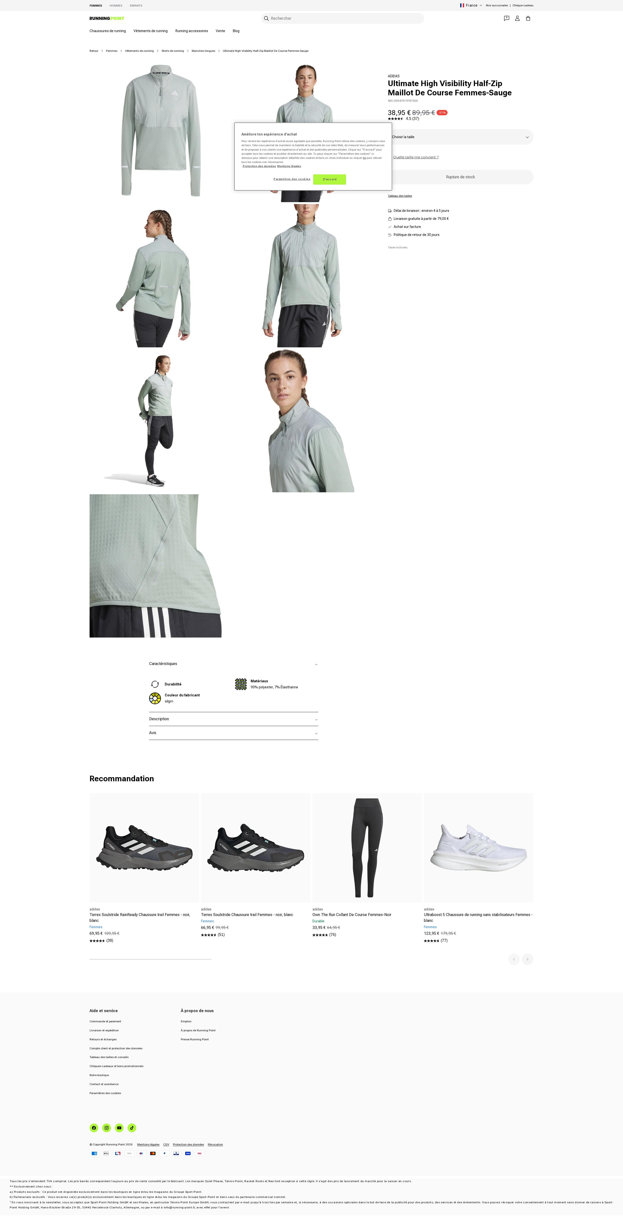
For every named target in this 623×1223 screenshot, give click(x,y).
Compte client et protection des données (116, 1048)
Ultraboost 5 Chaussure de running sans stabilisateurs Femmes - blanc (478, 917)
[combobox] (342, 18)
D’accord (330, 179)
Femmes (96, 5)
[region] (313, 156)
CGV (166, 1144)
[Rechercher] (266, 18)
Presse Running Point (195, 1039)
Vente (220, 31)
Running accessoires (191, 31)
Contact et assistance (104, 1084)
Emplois (186, 1021)
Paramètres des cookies (105, 1093)
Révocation (215, 1144)
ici (364, 158)
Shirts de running (173, 51)
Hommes (116, 5)
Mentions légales (148, 1144)
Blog (236, 31)
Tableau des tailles (400, 196)
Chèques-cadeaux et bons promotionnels (116, 1066)
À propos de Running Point (198, 1030)
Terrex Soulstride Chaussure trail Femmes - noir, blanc (247, 914)
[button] (514, 959)
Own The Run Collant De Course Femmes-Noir (351, 914)
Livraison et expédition (104, 1030)
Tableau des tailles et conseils (109, 1057)
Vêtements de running (151, 31)
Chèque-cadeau (523, 5)
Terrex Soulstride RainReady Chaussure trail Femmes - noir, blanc (140, 917)
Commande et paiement (105, 1021)
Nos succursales (497, 5)
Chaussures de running (108, 31)
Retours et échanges (103, 1039)
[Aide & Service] (506, 18)
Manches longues (203, 51)
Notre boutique (99, 1075)
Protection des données (188, 1144)
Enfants (136, 5)
